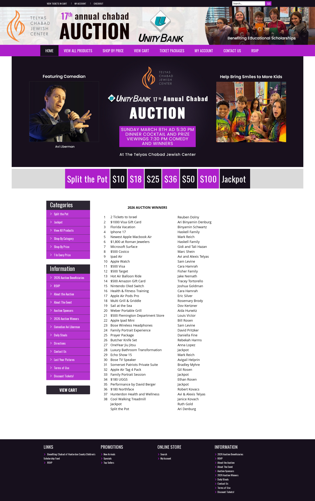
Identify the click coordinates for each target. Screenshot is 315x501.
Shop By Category (63, 238)
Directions (60, 343)
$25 (153, 178)
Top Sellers (109, 462)
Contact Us (232, 50)
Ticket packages (172, 50)
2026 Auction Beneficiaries (69, 278)
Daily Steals (60, 335)
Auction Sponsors (63, 310)
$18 (136, 178)
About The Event (63, 302)
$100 (208, 178)
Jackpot (234, 178)
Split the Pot (87, 178)
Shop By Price (61, 247)
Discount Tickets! (64, 376)
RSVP (255, 50)
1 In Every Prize (62, 255)
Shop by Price (113, 50)
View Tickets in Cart (57, 3)
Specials (108, 458)
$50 (188, 178)
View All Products (78, 50)
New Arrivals (109, 454)
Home (49, 50)
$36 (170, 178)
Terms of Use (61, 368)
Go (268, 3)
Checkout (98, 3)
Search (163, 454)
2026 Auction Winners (66, 319)
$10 (118, 178)
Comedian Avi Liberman (67, 327)
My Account (80, 3)
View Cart (141, 50)
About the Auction (64, 294)
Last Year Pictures (64, 359)
